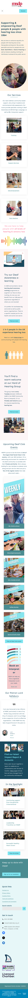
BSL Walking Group (14, 526)
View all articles (14, 853)
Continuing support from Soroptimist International (13, 802)
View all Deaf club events (14, 641)
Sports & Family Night (14, 634)
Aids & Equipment (13, 190)
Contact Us (5, 890)
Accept (19, 993)
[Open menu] (2, 11)
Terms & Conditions (7, 898)
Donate (23, 11)
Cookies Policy (6, 896)
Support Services (13, 163)
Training (13, 135)
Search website (7, 906)
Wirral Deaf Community (14, 553)
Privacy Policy (6, 893)
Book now (14, 686)
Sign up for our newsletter (11, 874)
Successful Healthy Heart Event (12, 844)
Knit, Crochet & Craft (14, 580)
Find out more (14, 321)
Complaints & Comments (9, 901)
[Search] (24, 908)
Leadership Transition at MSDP (13, 824)
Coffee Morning (14, 607)
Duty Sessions (13, 218)
